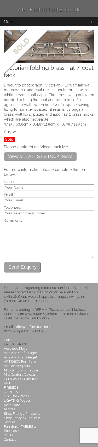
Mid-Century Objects (20, 374)
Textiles (9, 422)
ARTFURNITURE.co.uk (49, 9)
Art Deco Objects (17, 366)
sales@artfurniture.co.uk (34, 327)
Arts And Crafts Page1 (20, 353)
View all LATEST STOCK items (40, 156)
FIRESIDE (11, 387)
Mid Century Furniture (21, 370)
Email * (9, 195)
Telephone (12, 207)
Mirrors (9, 409)
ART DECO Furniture (20, 361)
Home (8, 340)
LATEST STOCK (15, 344)
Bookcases (12, 431)
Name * (9, 182)
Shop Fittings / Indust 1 (22, 413)
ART (7, 383)
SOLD (8, 435)
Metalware (12, 405)
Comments (13, 220)
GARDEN (11, 392)
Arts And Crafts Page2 (21, 357)
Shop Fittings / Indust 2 (22, 418)
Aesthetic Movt (15, 348)
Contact (10, 440)
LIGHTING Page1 (16, 396)
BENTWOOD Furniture (21, 379)
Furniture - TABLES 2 (20, 427)
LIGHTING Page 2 (17, 400)
